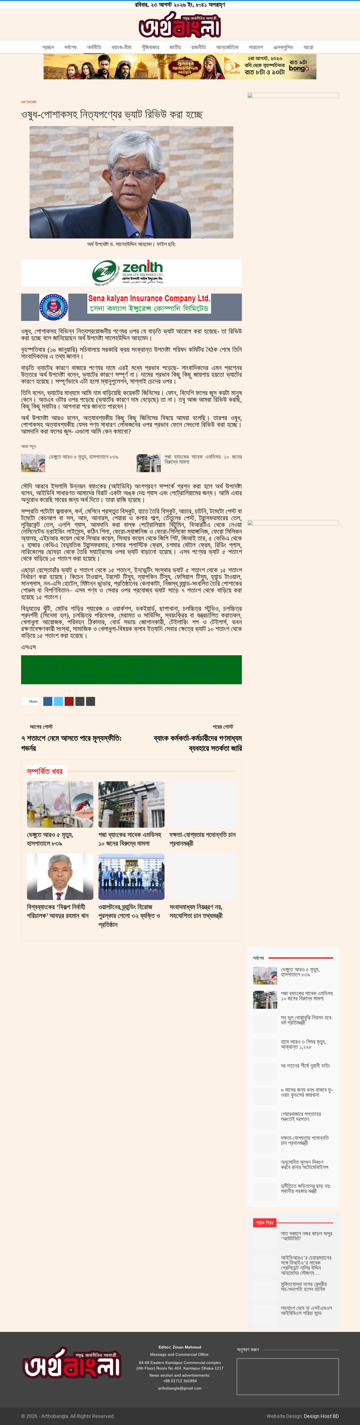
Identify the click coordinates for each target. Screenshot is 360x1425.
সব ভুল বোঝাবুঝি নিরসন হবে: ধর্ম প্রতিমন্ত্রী (307, 1020)
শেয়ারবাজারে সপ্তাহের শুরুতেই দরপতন (301, 1116)
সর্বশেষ (70, 47)
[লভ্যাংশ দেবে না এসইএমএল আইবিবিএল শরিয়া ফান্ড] (265, 1314)
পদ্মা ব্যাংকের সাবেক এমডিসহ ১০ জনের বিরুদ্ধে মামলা (203, 459)
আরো (308, 47)
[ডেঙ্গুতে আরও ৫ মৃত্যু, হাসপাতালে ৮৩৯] (33, 463)
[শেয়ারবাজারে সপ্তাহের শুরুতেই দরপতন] (265, 1120)
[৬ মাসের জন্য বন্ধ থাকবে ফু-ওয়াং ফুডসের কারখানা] (265, 1096)
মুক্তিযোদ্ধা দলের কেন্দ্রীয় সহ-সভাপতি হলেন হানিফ (304, 1286)
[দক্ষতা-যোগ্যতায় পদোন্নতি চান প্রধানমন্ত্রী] (203, 804)
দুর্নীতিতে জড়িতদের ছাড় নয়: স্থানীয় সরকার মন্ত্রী (306, 1188)
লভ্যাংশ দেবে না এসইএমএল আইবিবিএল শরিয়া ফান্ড (306, 1310)
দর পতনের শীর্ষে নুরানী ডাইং (305, 1065)
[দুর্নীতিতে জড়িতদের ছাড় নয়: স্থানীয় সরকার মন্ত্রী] (265, 1192)
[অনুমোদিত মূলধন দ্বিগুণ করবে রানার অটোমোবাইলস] (265, 1169)
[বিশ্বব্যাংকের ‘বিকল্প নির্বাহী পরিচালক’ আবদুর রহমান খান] (60, 877)
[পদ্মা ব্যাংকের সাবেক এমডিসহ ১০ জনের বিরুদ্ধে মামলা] (149, 463)
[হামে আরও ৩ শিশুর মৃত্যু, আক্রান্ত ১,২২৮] (265, 1048)
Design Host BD (321, 1416)
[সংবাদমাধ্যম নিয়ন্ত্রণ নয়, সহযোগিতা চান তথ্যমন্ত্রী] (203, 877)
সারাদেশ (256, 47)
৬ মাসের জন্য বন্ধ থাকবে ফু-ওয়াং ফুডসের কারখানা (307, 1092)
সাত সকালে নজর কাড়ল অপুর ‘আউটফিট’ (306, 1236)
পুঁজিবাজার (150, 47)
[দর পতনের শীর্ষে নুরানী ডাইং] (265, 1072)
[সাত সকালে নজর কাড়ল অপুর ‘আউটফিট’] (265, 1240)
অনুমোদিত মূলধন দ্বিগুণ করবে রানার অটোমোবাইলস (304, 1164)
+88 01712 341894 (180, 1381)
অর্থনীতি (94, 47)
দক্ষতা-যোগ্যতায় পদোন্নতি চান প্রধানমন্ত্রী (305, 1140)
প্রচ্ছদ (48, 47)
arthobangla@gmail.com (180, 1388)
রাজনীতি (198, 47)
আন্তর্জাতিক (227, 47)
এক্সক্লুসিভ (283, 47)
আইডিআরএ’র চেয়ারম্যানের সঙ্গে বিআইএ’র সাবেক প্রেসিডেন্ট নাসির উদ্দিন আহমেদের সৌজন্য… (306, 1265)
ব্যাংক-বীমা (121, 47)
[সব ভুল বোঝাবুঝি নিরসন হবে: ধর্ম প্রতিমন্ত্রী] (265, 1024)
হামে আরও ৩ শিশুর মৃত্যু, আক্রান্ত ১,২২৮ (303, 1044)
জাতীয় (175, 47)
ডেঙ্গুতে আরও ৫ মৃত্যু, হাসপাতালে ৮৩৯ (83, 457)
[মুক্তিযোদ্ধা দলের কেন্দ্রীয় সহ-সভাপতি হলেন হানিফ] (265, 1291)
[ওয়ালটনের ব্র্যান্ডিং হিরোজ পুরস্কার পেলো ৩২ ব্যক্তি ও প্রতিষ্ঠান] (131, 877)
